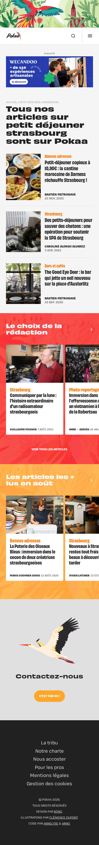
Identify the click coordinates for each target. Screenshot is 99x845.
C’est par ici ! (49, 696)
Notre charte (49, 751)
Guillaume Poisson (23, 429)
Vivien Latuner (79, 575)
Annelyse (51, 823)
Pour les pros (49, 767)
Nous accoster (49, 759)
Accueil (11, 102)
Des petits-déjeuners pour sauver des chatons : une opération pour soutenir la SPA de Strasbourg (68, 229)
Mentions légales (49, 775)
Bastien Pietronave (60, 194)
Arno (66, 823)
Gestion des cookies (49, 783)
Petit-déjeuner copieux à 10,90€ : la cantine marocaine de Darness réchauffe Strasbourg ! (67, 171)
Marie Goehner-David (25, 575)
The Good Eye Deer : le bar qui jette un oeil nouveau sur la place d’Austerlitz (68, 277)
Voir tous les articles (49, 449)
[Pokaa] (14, 36)
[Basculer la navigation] (90, 36)
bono (58, 811)
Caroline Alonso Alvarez (65, 246)
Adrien (84, 429)
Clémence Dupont (63, 817)
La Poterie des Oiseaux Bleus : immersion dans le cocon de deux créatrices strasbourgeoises (32, 554)
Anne (72, 429)
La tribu (49, 743)
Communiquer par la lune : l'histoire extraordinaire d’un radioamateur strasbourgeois (33, 403)
